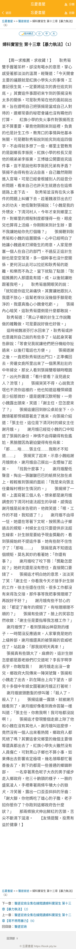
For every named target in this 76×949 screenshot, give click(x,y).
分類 (71, 4)
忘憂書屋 (38, 13)
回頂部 (11, 938)
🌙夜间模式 (27, 33)
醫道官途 (23, 21)
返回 (8, 12)
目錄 (71, 12)
